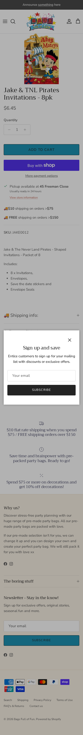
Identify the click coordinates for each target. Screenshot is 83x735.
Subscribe (41, 390)
